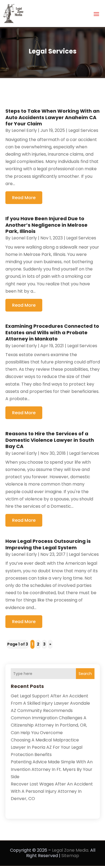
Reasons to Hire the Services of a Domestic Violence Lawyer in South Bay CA (49, 440)
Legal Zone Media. (70, 850)
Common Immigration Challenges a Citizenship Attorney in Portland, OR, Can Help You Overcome (49, 725)
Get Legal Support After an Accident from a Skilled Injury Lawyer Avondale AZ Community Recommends (50, 703)
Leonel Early (24, 130)
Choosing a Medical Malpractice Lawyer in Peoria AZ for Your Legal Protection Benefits (46, 747)
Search (85, 673)
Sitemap (70, 855)
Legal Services (83, 130)
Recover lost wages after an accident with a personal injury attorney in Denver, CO (52, 791)
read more (24, 198)
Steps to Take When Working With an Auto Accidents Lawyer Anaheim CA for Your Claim (52, 117)
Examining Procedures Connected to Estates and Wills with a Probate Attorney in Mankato (52, 332)
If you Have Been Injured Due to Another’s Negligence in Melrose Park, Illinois (46, 225)
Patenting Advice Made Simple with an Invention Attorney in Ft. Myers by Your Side (52, 769)
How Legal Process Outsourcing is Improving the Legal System (48, 544)
